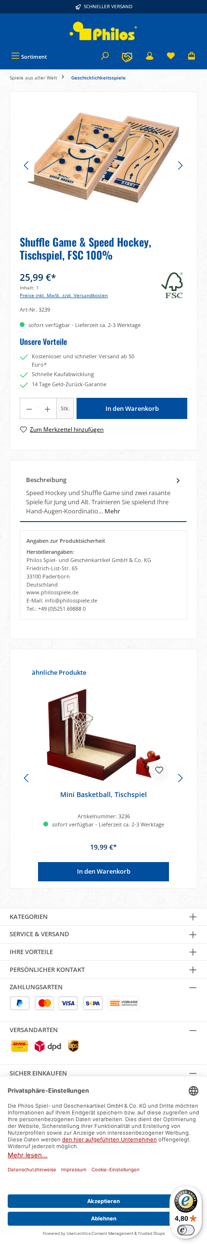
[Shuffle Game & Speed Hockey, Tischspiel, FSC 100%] (103, 156)
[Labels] (173, 285)
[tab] (103, 496)
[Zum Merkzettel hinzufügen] (159, 772)
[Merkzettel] (170, 57)
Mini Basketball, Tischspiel (103, 794)
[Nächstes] (180, 165)
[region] (103, 165)
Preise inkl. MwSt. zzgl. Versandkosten (64, 295)
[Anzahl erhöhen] (48, 408)
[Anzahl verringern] (29, 408)
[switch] (185, 1230)
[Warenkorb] (191, 57)
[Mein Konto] (149, 57)
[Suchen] (105, 57)
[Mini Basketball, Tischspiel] (103, 735)
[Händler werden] (127, 57)
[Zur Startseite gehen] (103, 31)
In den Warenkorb (132, 408)
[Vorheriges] (27, 165)
